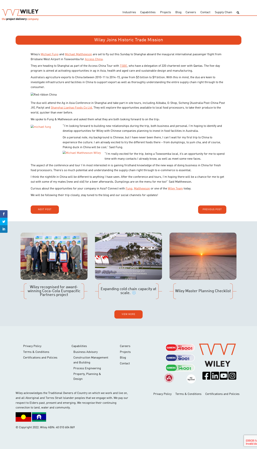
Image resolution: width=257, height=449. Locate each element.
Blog (178, 12)
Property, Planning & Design (87, 377)
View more (128, 314)
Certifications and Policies (40, 357)
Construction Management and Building (90, 360)
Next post (45, 209)
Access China (94, 59)
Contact (205, 12)
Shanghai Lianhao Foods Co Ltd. (72, 107)
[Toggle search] (237, 13)
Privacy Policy (32, 346)
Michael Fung (50, 54)
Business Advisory (85, 352)
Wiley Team (175, 188)
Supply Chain (223, 12)
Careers (191, 12)
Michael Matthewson (78, 54)
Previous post (212, 209)
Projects (165, 12)
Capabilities (148, 12)
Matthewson (142, 188)
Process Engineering (87, 368)
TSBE (123, 65)
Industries (129, 12)
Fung (129, 188)
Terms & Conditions (36, 352)
